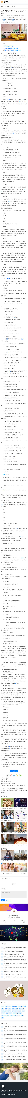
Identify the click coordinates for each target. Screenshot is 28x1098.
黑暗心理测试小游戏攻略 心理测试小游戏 (21, 820)
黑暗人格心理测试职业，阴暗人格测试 (7, 844)
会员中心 (13, 1094)
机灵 (15, 456)
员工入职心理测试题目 (9, 46)
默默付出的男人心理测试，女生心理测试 (7, 820)
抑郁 (4, 490)
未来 (2, 504)
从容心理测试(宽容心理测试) (7, 860)
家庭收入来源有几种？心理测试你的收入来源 (14, 954)
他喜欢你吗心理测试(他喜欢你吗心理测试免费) (7, 873)
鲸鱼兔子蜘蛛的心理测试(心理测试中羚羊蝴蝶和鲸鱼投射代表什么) (20, 844)
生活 (23, 99)
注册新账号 (8, 900)
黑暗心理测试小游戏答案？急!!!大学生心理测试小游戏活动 (7, 832)
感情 (15, 317)
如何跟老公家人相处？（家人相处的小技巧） (14, 1054)
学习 (8, 352)
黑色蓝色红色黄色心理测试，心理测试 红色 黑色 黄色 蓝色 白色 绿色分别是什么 (7, 808)
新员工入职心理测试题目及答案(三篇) (12, 50)
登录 (3, 900)
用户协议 (8, 1094)
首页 (2, 6)
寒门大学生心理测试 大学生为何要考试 (12, 974)
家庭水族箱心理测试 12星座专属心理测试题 (13, 956)
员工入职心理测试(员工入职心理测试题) (14, 788)
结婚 (11, 67)
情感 (10, 371)
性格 (8, 279)
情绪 (7, 338)
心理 (4, 19)
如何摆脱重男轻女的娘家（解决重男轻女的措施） (15, 1059)
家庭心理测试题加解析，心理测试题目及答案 (14, 951)
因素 (9, 201)
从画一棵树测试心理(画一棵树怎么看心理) (20, 860)
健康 (22, 557)
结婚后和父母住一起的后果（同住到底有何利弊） (15, 1056)
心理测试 (13, 6)
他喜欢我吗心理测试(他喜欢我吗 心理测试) (20, 873)
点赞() (14, 771)
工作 (9, 99)
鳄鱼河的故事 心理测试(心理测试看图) (20, 832)
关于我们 (3, 1094)
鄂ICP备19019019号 (14, 1092)
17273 (4, 922)
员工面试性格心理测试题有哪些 (11, 48)
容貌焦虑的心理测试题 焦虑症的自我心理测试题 (14, 971)
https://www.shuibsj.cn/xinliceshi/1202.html (16, 785)
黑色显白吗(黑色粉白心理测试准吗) (20, 808)
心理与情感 (7, 6)
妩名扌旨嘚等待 (14, 916)
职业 (15, 683)
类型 (13, 133)
